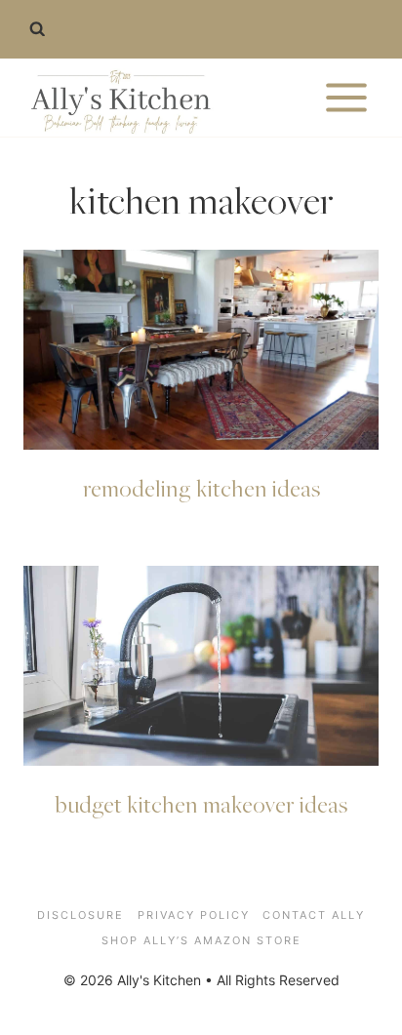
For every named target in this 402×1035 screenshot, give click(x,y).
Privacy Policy (194, 915)
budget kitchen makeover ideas (201, 803)
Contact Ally (313, 915)
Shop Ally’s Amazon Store (201, 940)
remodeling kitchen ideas (201, 487)
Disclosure (80, 915)
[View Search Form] (37, 29)
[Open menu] (346, 97)
